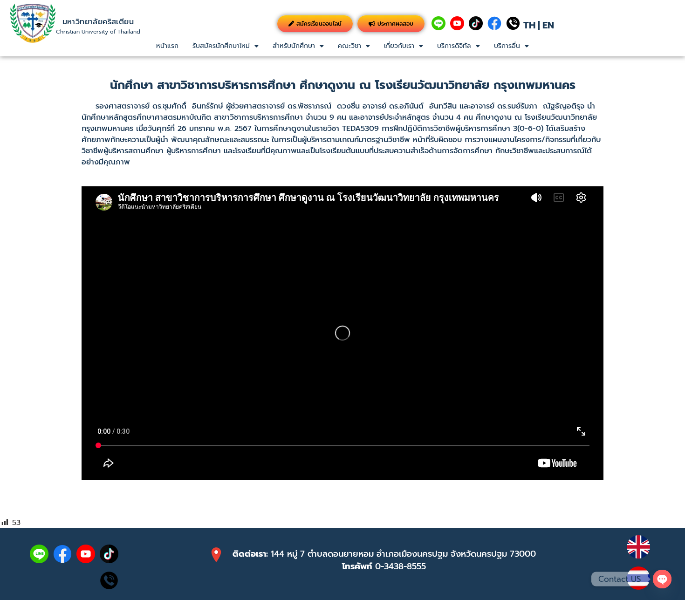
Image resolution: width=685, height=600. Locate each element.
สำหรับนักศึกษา (294, 46)
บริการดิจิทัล (454, 46)
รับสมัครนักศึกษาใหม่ (221, 46)
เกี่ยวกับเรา (399, 46)
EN (548, 25)
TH (529, 25)
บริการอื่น (507, 46)
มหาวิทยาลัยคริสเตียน (98, 21)
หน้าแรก (167, 46)
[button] (225, 46)
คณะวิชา (349, 46)
